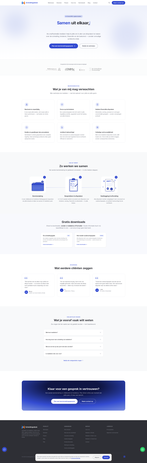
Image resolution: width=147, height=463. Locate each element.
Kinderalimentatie (68, 442)
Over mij (73, 2)
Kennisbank (81, 2)
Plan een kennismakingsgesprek (62, 46)
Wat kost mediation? (52, 332)
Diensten (59, 2)
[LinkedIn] (124, 457)
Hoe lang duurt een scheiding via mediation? (59, 339)
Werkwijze (51, 2)
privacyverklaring (75, 458)
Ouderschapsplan (68, 438)
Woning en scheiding (69, 445)
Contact (95, 2)
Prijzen (66, 2)
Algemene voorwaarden (112, 432)
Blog (89, 2)
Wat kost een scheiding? (70, 432)
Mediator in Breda (89, 432)
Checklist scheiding (69, 435)
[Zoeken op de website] (109, 2)
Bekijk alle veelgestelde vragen (73, 360)
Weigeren (97, 457)
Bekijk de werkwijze (88, 46)
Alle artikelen (67, 429)
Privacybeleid (110, 429)
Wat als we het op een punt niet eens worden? (59, 346)
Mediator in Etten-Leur (90, 435)
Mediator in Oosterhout (91, 438)
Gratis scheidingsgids (69, 448)
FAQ (44, 442)
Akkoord (106, 457)
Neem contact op (118, 2)
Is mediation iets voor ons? (54, 353)
